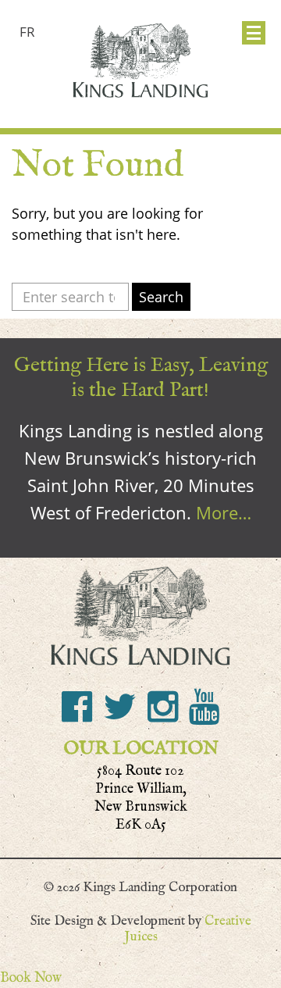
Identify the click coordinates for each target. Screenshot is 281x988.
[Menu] (253, 33)
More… (223, 512)
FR (27, 32)
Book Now (31, 977)
